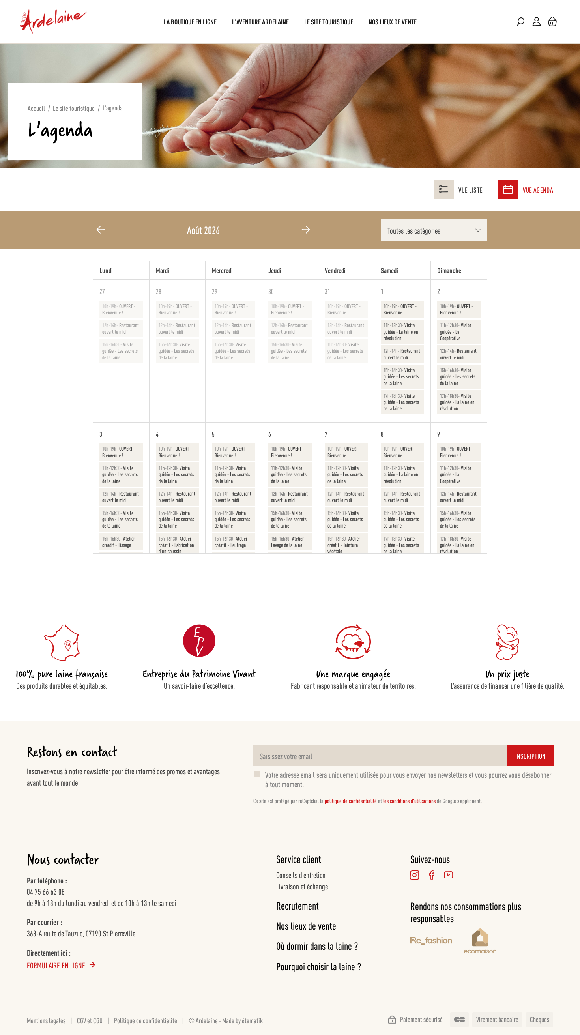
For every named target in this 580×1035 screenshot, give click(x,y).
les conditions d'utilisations (409, 800)
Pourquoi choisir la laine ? (318, 966)
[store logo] (53, 21)
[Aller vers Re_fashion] (431, 942)
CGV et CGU (90, 1020)
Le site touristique (74, 107)
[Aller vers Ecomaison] (508, 942)
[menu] (290, 21)
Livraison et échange (302, 886)
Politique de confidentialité (145, 1020)
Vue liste (470, 189)
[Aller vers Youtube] (448, 875)
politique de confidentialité (351, 800)
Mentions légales (46, 1020)
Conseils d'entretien (301, 874)
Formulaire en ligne (56, 965)
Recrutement (297, 905)
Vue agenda (538, 189)
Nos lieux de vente (306, 925)
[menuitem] (190, 21)
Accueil (36, 107)
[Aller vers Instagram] (414, 875)
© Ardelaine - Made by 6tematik (226, 1020)
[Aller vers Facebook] (431, 875)
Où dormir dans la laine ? (317, 946)
